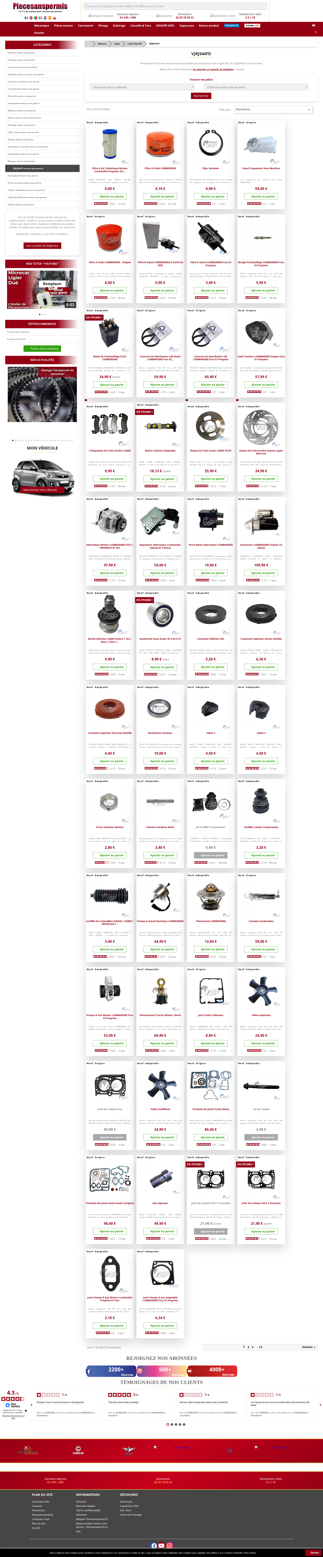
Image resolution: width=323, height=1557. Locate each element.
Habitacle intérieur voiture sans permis (26, 74)
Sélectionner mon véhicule (40, 490)
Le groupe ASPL (40, 1501)
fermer (314, 1552)
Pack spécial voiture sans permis (23, 175)
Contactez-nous (40, 1519)
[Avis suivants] (320, 1405)
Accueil (36, 1527)
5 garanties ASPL (129, 1506)
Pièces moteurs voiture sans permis (24, 117)
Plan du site (38, 1523)
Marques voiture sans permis (21, 161)
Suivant (309, 1347)
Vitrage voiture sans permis (20, 139)
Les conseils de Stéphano (42, 246)
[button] (41, 25)
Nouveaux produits (42, 1514)
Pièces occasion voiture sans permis (25, 182)
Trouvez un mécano (16, 339)
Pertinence (273, 109)
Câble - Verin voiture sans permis (23, 132)
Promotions (38, 1510)
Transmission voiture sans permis (23, 88)
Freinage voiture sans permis (21, 60)
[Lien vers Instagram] (169, 1545)
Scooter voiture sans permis (21, 204)
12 (261, 1347)
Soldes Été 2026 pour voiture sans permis (27, 197)
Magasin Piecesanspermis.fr (92, 1519)
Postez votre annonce (43, 348)
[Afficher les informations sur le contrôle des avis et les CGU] (26, 1410)
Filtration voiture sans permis (21, 52)
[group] (42, 289)
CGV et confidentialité (88, 1510)
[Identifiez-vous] (313, 25)
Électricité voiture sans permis (22, 96)
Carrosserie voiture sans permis (23, 67)
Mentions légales (85, 1506)
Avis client (125, 1510)
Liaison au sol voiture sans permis (23, 81)
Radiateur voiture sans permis (22, 110)
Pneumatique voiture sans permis (23, 154)
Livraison (37, 1506)
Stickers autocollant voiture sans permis (26, 190)
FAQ (78, 1531)
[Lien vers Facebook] (153, 1545)
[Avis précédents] (31, 1405)
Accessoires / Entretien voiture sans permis (28, 146)
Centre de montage (131, 1514)
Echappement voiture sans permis (24, 103)
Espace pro (126, 1501)
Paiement (81, 1514)
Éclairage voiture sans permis (21, 125)
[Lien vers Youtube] (161, 1545)
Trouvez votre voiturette (18, 331)
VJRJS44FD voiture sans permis (27, 168)
